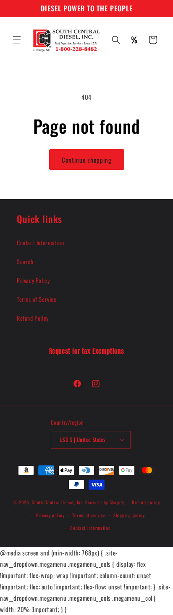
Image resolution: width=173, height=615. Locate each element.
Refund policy (146, 502)
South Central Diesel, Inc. (58, 502)
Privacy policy (50, 515)
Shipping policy (129, 515)
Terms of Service (37, 299)
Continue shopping (87, 159)
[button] (17, 40)
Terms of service (88, 515)
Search (25, 261)
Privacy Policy (33, 280)
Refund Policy (33, 318)
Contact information (90, 527)
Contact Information (40, 242)
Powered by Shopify (104, 502)
